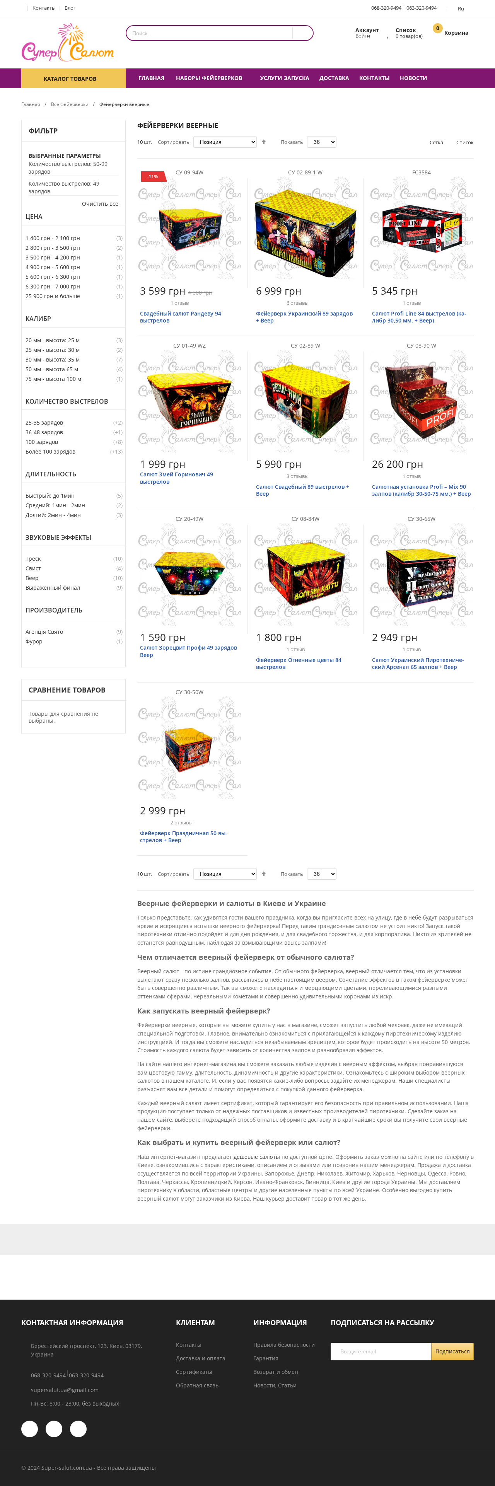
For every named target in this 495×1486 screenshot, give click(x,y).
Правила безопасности (284, 1344)
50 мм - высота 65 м (52, 369)
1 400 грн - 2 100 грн (53, 238)
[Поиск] (302, 33)
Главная (30, 104)
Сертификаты (194, 1371)
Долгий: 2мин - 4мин (53, 515)
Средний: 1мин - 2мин (55, 505)
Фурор (34, 641)
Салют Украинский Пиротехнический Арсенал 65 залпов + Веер (418, 663)
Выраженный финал (53, 587)
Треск (33, 558)
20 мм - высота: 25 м (53, 340)
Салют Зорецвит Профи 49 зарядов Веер (188, 651)
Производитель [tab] (54, 610)
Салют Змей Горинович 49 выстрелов (176, 478)
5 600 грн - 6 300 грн (53, 276)
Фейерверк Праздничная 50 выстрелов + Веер (183, 836)
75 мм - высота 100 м (53, 378)
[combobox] (209, 33)
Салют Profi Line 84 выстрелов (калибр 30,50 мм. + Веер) (419, 317)
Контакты (44, 7)
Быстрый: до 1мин (50, 495)
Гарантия (265, 1358)
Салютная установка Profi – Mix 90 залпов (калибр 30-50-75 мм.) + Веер (421, 490)
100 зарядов (42, 441)
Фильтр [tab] (43, 130)
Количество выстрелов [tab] (67, 402)
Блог (70, 7)
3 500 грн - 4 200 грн (53, 257)
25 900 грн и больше (53, 296)
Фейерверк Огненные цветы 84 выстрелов (298, 663)
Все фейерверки (70, 104)
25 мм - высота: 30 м (53, 349)
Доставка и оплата (200, 1358)
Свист (33, 568)
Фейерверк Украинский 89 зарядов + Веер (304, 317)
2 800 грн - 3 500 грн (53, 247)
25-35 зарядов (44, 422)
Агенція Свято (44, 631)
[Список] (388, 32)
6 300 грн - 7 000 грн (53, 286)
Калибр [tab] (38, 319)
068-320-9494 (386, 7)
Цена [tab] (34, 217)
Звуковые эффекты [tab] (58, 538)
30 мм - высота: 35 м (53, 359)
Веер (32, 578)
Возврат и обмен (275, 1371)
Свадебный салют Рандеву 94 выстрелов (180, 317)
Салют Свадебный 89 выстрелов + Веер (302, 490)
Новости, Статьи (275, 1385)
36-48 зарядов (44, 432)
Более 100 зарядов (50, 451)
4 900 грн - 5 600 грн (53, 267)
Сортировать (173, 141)
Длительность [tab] (51, 474)
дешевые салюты (257, 1156)
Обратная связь (197, 1385)
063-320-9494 (421, 7)
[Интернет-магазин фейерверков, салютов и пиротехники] (67, 42)
